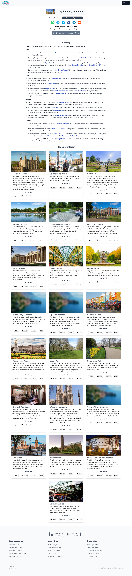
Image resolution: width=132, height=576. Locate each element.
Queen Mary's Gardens (60, 91)
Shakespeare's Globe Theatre (71, 136)
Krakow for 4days (15, 545)
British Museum (56, 78)
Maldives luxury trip (54, 548)
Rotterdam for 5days (16, 548)
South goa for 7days (16, 556)
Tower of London (61, 53)
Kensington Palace (61, 70)
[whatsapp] (52, 22)
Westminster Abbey (62, 124)
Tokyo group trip (93, 545)
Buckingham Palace (62, 102)
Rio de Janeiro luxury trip (56, 556)
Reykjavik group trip (94, 556)
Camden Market (60, 94)
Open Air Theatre (80, 91)
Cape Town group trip (94, 550)
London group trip (93, 553)
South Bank (57, 134)
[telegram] (58, 22)
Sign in (125, 3)
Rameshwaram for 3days (17, 553)
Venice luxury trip (54, 550)
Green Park (54, 107)
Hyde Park (48, 63)
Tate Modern (51, 136)
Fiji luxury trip (52, 553)
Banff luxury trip (53, 545)
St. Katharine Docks (87, 58)
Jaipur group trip (93, 548)
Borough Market (60, 139)
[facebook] (68, 22)
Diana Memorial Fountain (97, 65)
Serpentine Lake (77, 65)
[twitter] (63, 22)
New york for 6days (16, 550)
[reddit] (79, 22)
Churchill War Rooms (62, 115)
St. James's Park (58, 110)
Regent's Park (50, 89)
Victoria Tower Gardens (58, 129)
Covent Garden (52, 83)
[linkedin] (74, 22)
